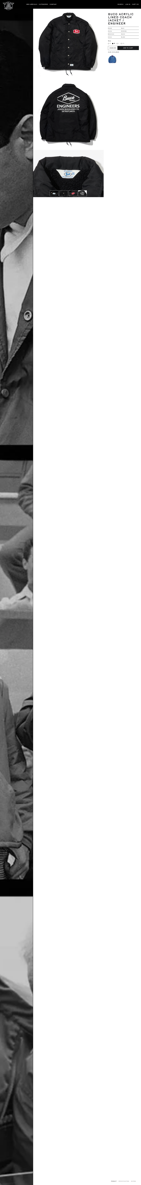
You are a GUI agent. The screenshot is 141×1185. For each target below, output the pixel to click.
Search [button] (120, 4)
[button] (68, 44)
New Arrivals (31, 4)
